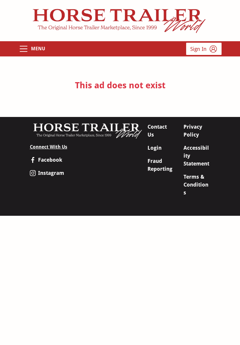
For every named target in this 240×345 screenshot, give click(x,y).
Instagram (51, 173)
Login (155, 148)
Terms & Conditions (196, 185)
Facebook (50, 160)
